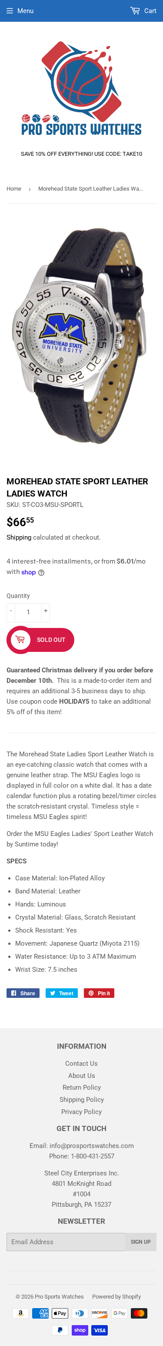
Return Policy (82, 1087)
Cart (149, 11)
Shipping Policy (82, 1100)
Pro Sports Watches (59, 1296)
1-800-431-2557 (92, 1156)
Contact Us (81, 1063)
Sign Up (141, 1242)
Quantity (18, 595)
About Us (81, 1076)
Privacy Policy (81, 1112)
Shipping (19, 537)
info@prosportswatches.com (92, 1146)
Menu (25, 11)
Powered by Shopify (116, 1296)
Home (14, 188)
